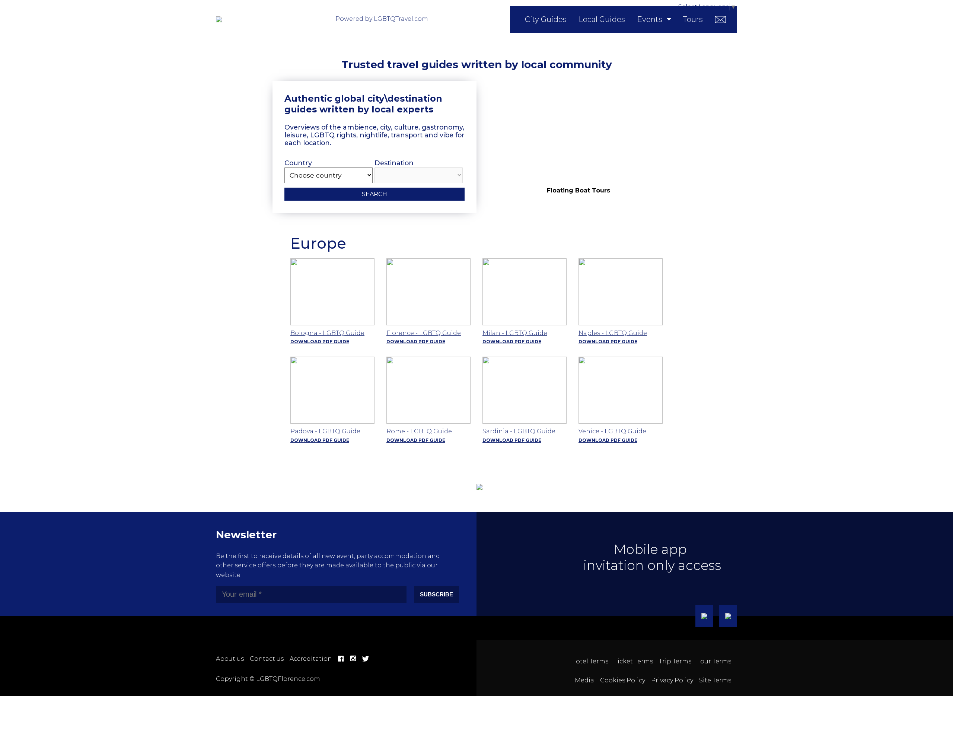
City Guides (546, 19)
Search (374, 194)
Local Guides (602, 19)
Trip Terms (675, 661)
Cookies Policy (622, 680)
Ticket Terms (633, 661)
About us (230, 658)
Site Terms (715, 680)
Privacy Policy (672, 680)
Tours (693, 19)
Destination (394, 163)
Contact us (267, 658)
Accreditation (311, 658)
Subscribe (436, 594)
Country (298, 163)
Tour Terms (714, 661)
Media (584, 680)
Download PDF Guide (319, 341)
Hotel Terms (589, 661)
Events (649, 19)
